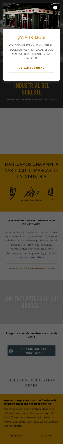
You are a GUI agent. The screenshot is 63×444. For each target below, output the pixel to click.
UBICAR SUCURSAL (31, 67)
